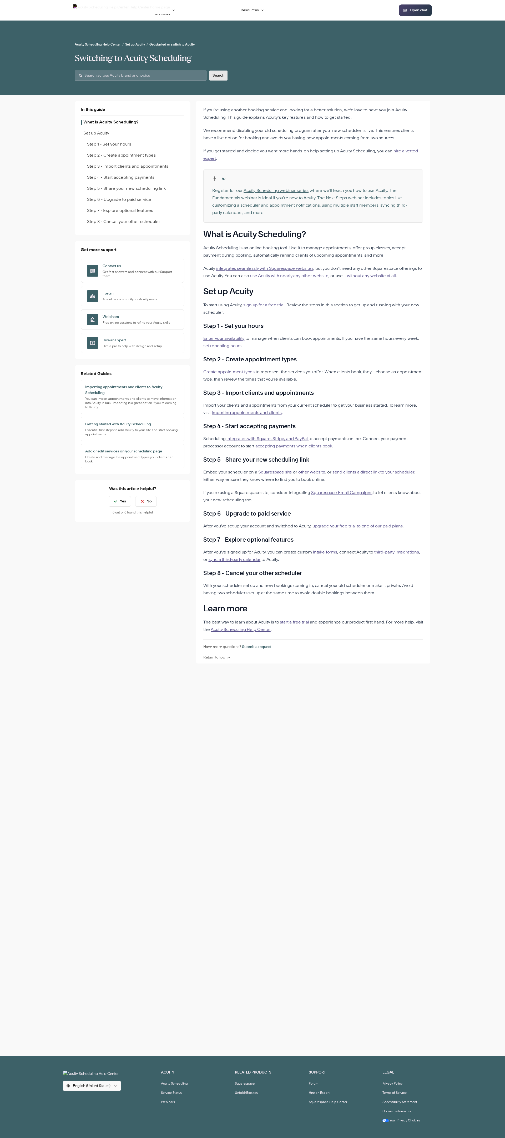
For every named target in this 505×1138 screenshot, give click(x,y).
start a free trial (294, 622)
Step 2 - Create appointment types (121, 155)
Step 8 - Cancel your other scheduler (123, 222)
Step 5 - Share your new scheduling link (126, 189)
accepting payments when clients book (293, 446)
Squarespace (245, 1083)
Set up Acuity (135, 44)
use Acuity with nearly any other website (289, 276)
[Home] (92, 1073)
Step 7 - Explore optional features (120, 211)
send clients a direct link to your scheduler (373, 472)
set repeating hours (222, 346)
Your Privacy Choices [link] (404, 1120)
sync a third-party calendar (235, 560)
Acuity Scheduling (174, 1083)
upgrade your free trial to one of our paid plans (357, 526)
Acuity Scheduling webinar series (276, 191)
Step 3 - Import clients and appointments (127, 166)
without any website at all (371, 276)
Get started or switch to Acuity (172, 44)
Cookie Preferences (396, 1111)
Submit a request (256, 647)
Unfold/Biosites (246, 1093)
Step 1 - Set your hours (109, 144)
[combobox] (140, 76)
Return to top (214, 657)
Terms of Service (394, 1093)
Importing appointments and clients (247, 413)
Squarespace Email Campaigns (341, 493)
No (149, 501)
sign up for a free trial (263, 305)
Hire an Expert (319, 1093)
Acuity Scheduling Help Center (98, 44)
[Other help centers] (173, 10)
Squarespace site (275, 472)
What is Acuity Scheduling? (110, 122)
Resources (250, 10)
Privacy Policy (392, 1083)
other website (311, 472)
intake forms (325, 552)
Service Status (171, 1093)
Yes (123, 501)
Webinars (168, 1102)
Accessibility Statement (399, 1102)
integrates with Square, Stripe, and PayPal (267, 439)
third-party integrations (396, 552)
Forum (313, 1083)
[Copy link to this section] (312, 235)
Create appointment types (229, 372)
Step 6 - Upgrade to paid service (119, 200)
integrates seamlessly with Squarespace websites (264, 269)
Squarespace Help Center (328, 1102)
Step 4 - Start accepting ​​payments (120, 178)
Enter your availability (223, 339)
